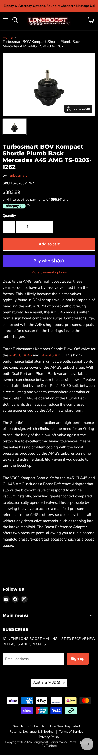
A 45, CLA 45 (20, 355)
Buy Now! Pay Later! (65, 726)
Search (18, 726)
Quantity (9, 216)
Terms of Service (71, 731)
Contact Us (36, 726)
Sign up (78, 658)
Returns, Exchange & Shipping (31, 731)
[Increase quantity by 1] (46, 226)
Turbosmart (17, 175)
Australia (46, 682)
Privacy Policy (49, 737)
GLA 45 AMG (51, 355)
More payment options (49, 272)
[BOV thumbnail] (14, 127)
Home (8, 37)
